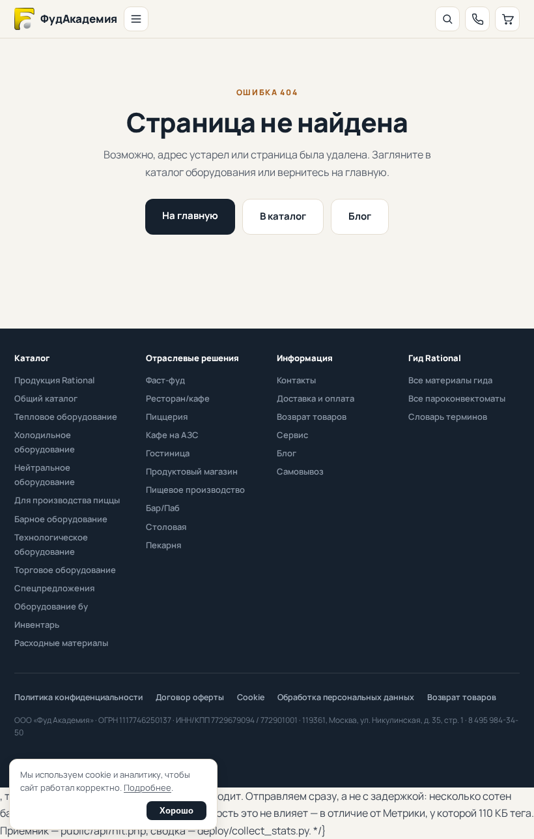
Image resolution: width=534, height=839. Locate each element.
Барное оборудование (60, 519)
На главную (190, 215)
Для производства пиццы (67, 500)
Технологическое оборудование (51, 544)
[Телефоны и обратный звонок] (477, 19)
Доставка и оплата (315, 398)
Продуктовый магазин (192, 471)
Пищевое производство (195, 489)
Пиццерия (167, 416)
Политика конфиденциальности (78, 697)
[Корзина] (507, 19)
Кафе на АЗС (172, 435)
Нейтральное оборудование (44, 475)
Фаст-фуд (165, 380)
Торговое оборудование (65, 570)
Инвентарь (36, 624)
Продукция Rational (54, 380)
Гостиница (168, 453)
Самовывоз (300, 471)
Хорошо (176, 811)
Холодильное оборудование (44, 442)
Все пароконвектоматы (456, 398)
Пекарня (163, 545)
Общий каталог (45, 398)
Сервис (292, 435)
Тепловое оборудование (65, 416)
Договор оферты (190, 697)
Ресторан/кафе (178, 398)
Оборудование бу (51, 606)
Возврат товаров (311, 416)
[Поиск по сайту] (447, 19)
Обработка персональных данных (345, 697)
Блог (359, 216)
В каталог (283, 216)
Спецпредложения (54, 588)
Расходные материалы (61, 643)
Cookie (250, 697)
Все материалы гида (450, 380)
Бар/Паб (163, 508)
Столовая (166, 527)
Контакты (296, 380)
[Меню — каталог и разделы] (136, 19)
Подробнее (147, 787)
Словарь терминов (447, 416)
